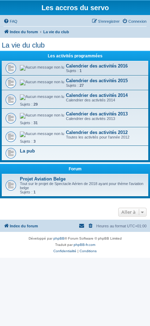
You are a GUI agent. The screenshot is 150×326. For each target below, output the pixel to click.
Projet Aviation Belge (43, 179)
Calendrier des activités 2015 (97, 80)
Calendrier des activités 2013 (97, 113)
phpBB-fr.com (84, 245)
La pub (27, 151)
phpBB (59, 238)
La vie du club (23, 45)
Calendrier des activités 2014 (97, 95)
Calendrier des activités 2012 (97, 132)
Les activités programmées (75, 56)
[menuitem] (10, 21)
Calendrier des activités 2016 (97, 66)
